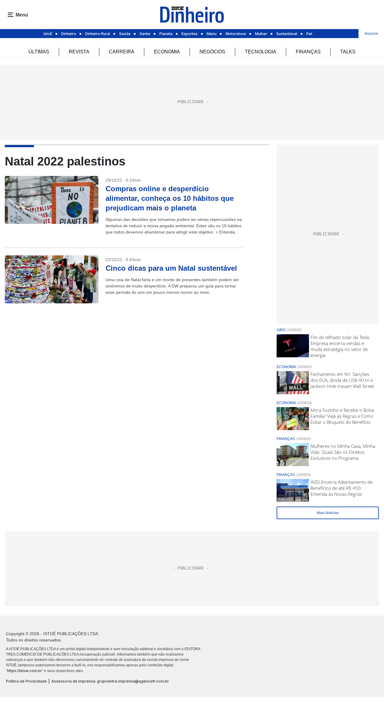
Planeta (165, 33)
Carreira (121, 51)
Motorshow (236, 33)
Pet (309, 33)
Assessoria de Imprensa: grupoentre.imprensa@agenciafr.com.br (110, 681)
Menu (212, 33)
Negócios (212, 51)
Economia (167, 51)
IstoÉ (48, 33)
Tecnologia (260, 51)
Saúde (124, 33)
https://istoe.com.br (24, 670)
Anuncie (371, 33)
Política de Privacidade (26, 681)
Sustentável (286, 33)
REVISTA (79, 51)
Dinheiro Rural (97, 33)
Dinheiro (68, 33)
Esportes (190, 33)
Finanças (308, 51)
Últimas (38, 51)
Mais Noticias (328, 513)
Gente (145, 33)
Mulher (261, 33)
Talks (348, 51)
